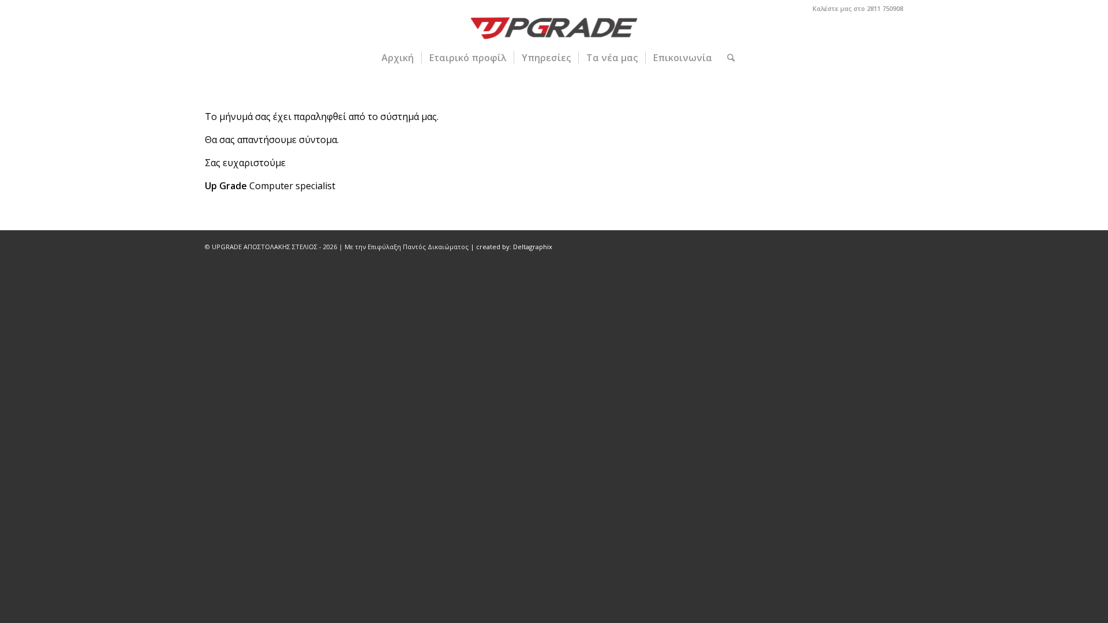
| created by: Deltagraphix (511, 246)
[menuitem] (397, 57)
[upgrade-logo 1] (554, 30)
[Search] (727, 57)
